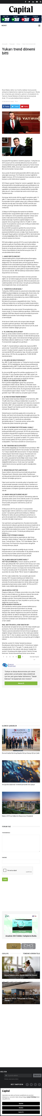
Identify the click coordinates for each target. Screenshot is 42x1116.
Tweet (16, 106)
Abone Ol (21, 683)
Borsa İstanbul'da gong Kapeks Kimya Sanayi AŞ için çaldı (20, 753)
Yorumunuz (6, 832)
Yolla (5, 879)
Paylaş (7, 106)
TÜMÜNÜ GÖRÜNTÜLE (31, 953)
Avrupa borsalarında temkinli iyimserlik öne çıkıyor (18, 784)
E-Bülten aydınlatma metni (11, 1079)
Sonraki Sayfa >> (34, 657)
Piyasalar (12, 44)
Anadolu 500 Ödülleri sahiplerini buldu (21, 936)
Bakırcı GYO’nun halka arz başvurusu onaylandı (17, 816)
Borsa (18, 44)
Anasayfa (4, 44)
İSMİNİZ (4, 857)
